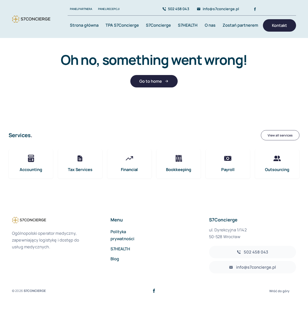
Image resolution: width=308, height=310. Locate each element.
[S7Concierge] (31, 15)
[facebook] (255, 9)
